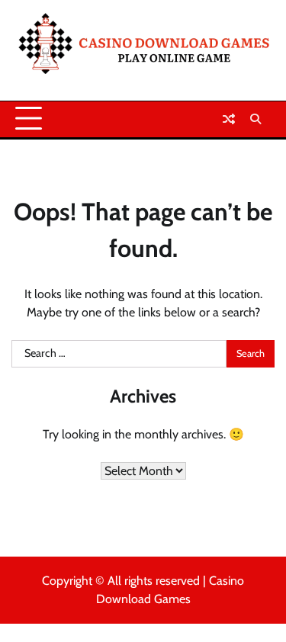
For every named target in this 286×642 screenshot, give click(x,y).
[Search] (255, 119)
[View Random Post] (228, 119)
